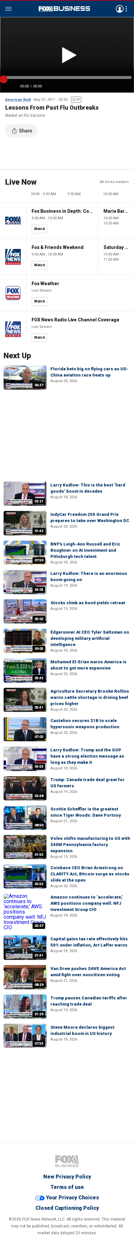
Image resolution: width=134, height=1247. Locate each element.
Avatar (120, 9)
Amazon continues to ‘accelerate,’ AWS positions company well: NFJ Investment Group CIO (86, 903)
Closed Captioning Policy (67, 1208)
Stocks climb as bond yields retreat (87, 602)
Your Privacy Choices (72, 1197)
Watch (39, 229)
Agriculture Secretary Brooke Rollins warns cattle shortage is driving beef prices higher (89, 697)
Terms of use (67, 1187)
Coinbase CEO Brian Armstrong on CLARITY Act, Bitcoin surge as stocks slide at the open (89, 874)
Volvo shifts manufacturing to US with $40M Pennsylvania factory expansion (90, 844)
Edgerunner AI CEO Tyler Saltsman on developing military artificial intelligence (89, 638)
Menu (8, 9)
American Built (18, 100)
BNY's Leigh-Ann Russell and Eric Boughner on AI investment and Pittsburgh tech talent (85, 550)
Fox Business (64, 8)
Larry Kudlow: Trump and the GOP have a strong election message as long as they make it (87, 756)
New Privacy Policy (67, 1177)
